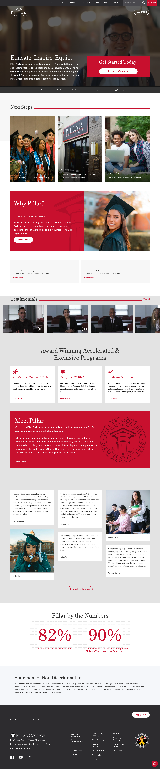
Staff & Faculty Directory (97, 735)
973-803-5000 (76, 750)
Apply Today (119, 90)
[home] (19, 12)
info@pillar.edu (76, 754)
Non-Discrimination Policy (20, 748)
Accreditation (97, 755)
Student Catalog (49, 3)
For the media (118, 751)
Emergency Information (96, 745)
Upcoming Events (102, 3)
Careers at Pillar (98, 751)
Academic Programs (41, 90)
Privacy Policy (15, 744)
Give (62, 3)
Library (94, 759)
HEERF (72, 3)
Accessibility (27, 744)
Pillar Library (93, 90)
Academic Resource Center (67, 90)
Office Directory (98, 740)
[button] (85, 2)
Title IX (35, 744)
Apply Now (141, 714)
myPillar (117, 3)
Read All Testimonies (80, 589)
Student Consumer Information (51, 744)
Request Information (118, 71)
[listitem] (22, 319)
